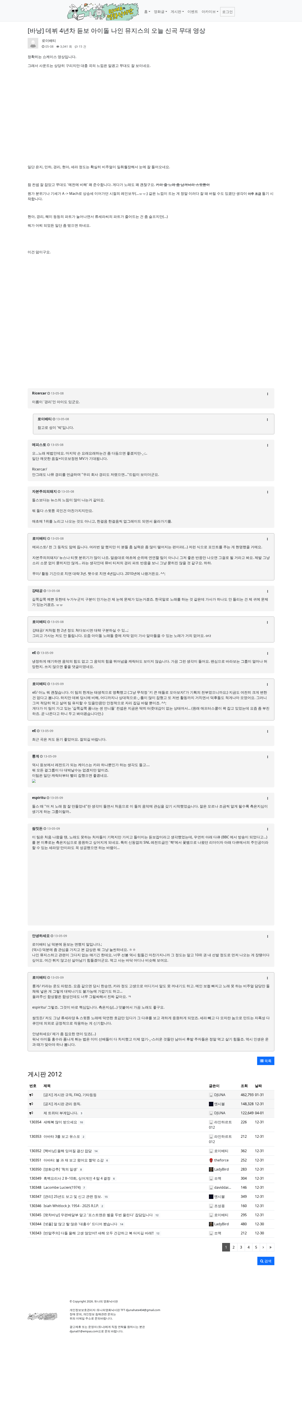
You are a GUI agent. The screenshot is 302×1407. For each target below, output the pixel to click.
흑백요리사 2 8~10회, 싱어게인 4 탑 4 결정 (77, 1178)
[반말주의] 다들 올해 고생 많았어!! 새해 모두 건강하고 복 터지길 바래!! (99, 1233)
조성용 (219, 1205)
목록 (267, 1060)
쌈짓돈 (37, 828)
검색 (267, 1261)
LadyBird (221, 1169)
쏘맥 (217, 1178)
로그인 (227, 11)
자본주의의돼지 (44, 491)
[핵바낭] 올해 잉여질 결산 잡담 (68, 1150)
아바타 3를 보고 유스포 (62, 1136)
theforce (221, 1160)
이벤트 (192, 11)
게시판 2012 (45, 1074)
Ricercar (39, 393)
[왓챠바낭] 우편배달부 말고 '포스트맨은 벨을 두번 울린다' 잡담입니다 (98, 1214)
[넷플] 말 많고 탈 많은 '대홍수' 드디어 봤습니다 (80, 1224)
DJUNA (219, 1094)
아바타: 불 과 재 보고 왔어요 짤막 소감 (74, 1160)
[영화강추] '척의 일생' (61, 1169)
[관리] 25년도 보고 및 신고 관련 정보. (73, 1196)
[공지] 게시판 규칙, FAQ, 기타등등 (70, 1094)
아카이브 (209, 11)
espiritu (39, 797)
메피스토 (39, 444)
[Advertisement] (151, 375)
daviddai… (222, 1187)
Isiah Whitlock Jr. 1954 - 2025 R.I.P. (71, 1205)
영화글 (159, 11)
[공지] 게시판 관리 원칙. (62, 1103)
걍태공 (37, 590)
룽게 (35, 756)
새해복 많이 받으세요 (60, 1122)
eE (34, 652)
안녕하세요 (41, 935)
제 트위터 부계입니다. (61, 1112)
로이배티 (49, 40)
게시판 (176, 11)
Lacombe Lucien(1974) (62, 1187)
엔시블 (219, 1103)
